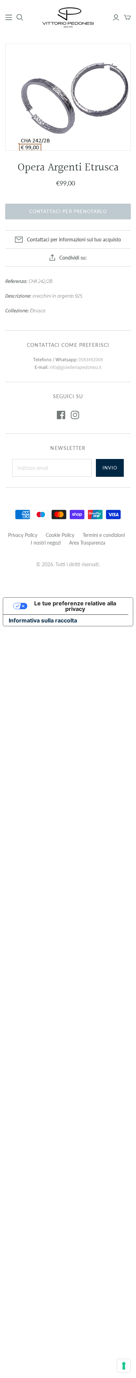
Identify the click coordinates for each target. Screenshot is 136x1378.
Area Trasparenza (87, 543)
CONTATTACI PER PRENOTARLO (68, 211)
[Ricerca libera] (19, 17)
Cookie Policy (60, 535)
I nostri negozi (46, 543)
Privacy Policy (22, 535)
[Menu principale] (8, 17)
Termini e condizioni (104, 535)
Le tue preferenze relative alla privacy (75, 606)
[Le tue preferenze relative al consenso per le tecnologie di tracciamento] (123, 1365)
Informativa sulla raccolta (43, 620)
